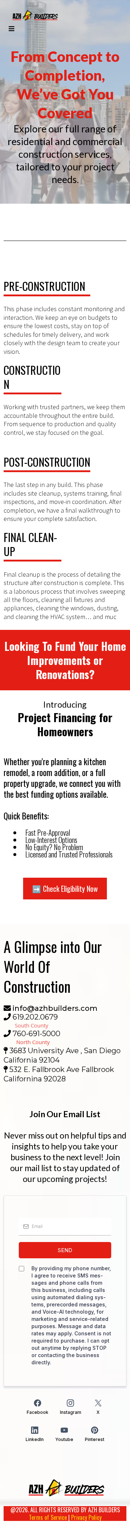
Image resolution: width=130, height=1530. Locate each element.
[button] (10, 29)
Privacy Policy (86, 1517)
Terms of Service (48, 1517)
